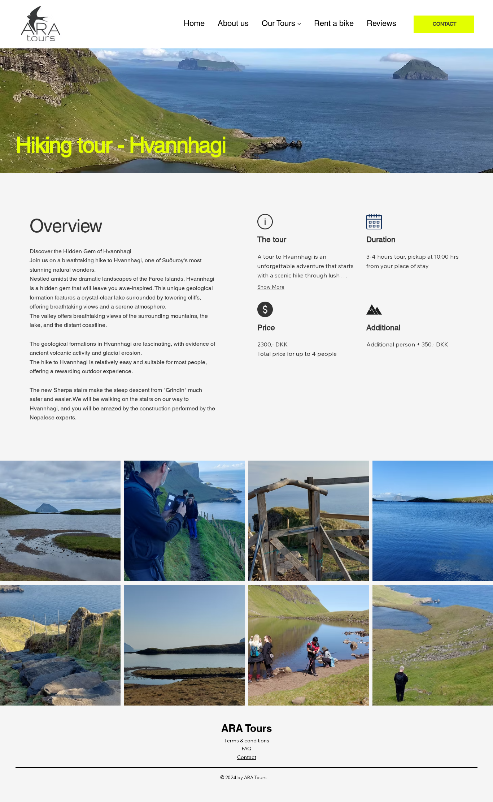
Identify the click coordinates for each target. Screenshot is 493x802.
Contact (246, 757)
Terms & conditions (246, 740)
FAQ (246, 748)
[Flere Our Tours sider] (299, 24)
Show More (270, 287)
